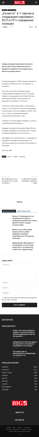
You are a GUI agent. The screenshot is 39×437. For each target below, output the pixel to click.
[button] (3, 2)
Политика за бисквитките (13, 429)
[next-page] (6, 254)
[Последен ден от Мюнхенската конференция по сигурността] (6, 354)
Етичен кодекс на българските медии (19, 431)
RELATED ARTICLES (9, 211)
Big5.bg (5, 27)
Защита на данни (27, 429)
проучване (22, 156)
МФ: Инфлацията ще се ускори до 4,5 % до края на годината (10, 181)
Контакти (19, 427)
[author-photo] (19, 199)
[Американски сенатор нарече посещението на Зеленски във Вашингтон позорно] (6, 344)
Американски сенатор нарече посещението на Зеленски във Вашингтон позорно (25, 344)
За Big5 (9, 427)
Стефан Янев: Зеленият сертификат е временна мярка (29, 181)
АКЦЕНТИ (9, 7)
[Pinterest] (12, 31)
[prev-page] (3, 254)
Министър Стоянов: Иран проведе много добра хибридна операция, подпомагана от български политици (23, 234)
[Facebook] (4, 31)
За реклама (27, 427)
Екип (14, 427)
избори (15, 156)
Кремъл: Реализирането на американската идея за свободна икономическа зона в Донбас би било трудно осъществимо (24, 220)
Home (3, 7)
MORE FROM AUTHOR (23, 211)
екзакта (9, 156)
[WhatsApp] (17, 31)
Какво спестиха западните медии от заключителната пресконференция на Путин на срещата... (24, 333)
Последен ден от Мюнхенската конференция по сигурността (24, 353)
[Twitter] (8, 31)
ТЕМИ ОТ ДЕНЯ (12, 10)
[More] (21, 31)
